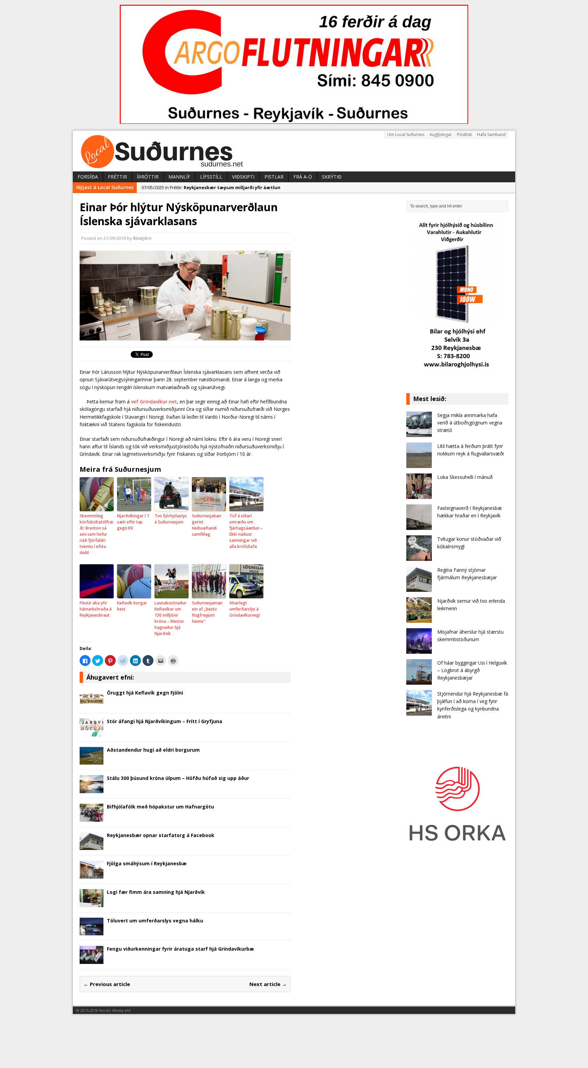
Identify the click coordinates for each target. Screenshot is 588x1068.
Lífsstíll (211, 176)
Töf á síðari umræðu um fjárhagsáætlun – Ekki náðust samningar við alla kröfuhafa (246, 531)
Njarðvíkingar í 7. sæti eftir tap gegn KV (133, 522)
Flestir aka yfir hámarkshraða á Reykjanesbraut (96, 609)
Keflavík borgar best (132, 606)
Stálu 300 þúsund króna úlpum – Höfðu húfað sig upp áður (178, 778)
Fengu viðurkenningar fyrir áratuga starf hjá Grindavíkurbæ (180, 949)
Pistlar (273, 176)
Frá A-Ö (302, 176)
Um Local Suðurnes (405, 134)
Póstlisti (464, 134)
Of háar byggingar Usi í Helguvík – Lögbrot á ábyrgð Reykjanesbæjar (472, 670)
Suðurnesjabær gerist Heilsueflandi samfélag (207, 525)
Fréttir (117, 176)
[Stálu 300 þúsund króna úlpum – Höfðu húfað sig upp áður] (91, 789)
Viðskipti (243, 176)
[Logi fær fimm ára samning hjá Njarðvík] (91, 903)
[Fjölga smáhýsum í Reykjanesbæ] (91, 874)
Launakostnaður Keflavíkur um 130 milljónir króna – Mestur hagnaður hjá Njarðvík (170, 618)
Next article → (268, 984)
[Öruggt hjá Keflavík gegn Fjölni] (91, 704)
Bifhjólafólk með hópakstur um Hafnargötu (160, 806)
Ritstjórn (142, 238)
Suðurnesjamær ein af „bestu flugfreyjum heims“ (207, 612)
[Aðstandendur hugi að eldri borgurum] (91, 760)
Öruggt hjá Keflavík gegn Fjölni (145, 692)
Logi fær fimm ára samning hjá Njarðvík (156, 892)
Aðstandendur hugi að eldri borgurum (153, 750)
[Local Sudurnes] (294, 151)
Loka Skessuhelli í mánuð (465, 477)
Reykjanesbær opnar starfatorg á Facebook (160, 835)
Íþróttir (148, 176)
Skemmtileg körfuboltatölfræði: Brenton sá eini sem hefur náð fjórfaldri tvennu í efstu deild (96, 534)
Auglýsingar (440, 134)
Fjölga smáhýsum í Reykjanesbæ (146, 863)
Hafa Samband (491, 134)
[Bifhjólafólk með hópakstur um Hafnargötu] (91, 817)
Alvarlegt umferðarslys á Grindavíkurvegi (244, 609)
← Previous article (106, 984)
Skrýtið (332, 176)
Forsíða (88, 176)
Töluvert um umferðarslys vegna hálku (155, 920)
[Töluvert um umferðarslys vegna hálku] (91, 931)
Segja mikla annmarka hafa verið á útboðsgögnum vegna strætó (469, 423)
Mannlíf (179, 176)
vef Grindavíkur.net (154, 401)
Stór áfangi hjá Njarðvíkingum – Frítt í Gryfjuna (164, 721)
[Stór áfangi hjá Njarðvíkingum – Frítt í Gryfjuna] (91, 732)
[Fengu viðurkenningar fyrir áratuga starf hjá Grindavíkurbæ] (91, 960)
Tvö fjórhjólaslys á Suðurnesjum (170, 519)
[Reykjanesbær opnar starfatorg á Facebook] (91, 846)
